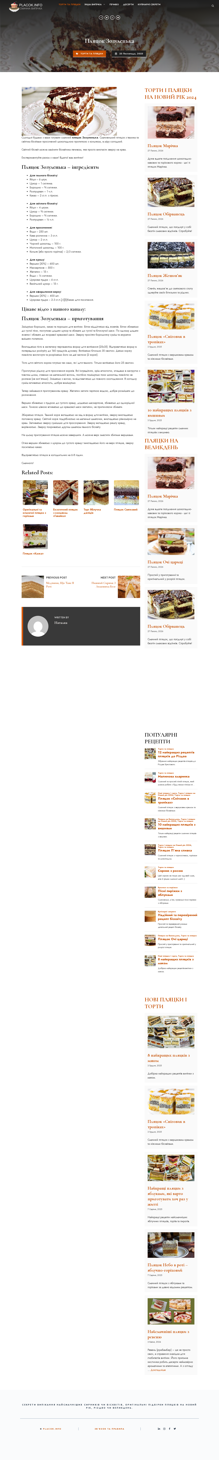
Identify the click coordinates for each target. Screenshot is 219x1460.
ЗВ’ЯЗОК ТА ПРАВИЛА (110, 1428)
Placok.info (52, 1428)
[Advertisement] (171, 669)
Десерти (128, 4)
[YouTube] (118, 17)
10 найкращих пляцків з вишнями (169, 412)
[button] (213, 5)
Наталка (60, 622)
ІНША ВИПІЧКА (93, 4)
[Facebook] (101, 17)
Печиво (114, 4)
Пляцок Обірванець (166, 214)
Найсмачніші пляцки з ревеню (168, 1334)
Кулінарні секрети (149, 4)
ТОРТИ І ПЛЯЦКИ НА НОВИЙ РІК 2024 (171, 93)
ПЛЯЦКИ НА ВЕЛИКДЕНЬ (161, 444)
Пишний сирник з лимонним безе (104, 584)
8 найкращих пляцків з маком (169, 1057)
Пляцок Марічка (163, 145)
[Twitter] (107, 17)
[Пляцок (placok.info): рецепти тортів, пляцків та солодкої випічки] (23, 6)
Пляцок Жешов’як (165, 275)
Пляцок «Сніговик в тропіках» (166, 339)
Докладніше (158, 1370)
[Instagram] (112, 17)
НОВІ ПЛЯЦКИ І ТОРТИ (166, 1003)
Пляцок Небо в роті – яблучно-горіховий (168, 1267)
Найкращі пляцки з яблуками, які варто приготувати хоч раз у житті (168, 1196)
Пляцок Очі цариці (165, 562)
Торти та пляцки (69, 4)
